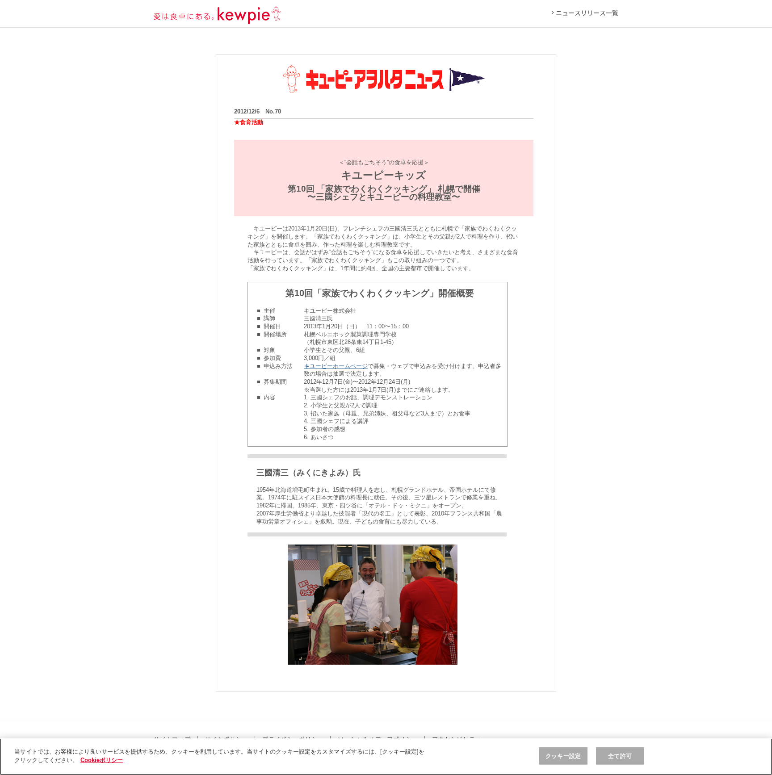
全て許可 (620, 756)
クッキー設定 (563, 756)
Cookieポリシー (101, 760)
